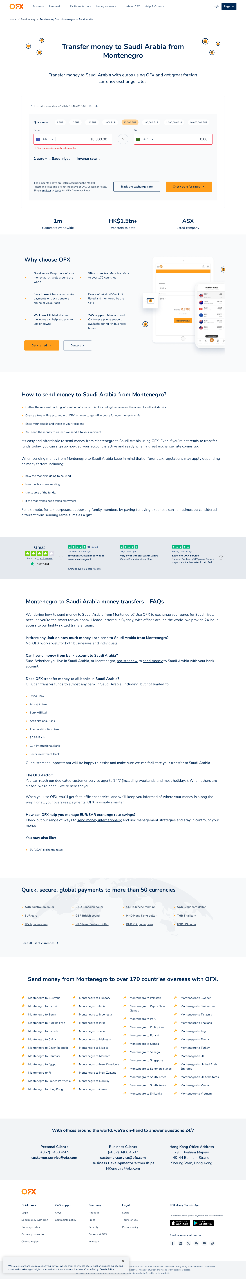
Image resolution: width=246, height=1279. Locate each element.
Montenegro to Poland (144, 1035)
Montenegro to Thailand (196, 1023)
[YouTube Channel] (204, 1243)
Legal (125, 1212)
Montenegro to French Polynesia (49, 1081)
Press (92, 1220)
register (46, 190)
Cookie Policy (107, 1269)
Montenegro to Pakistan (145, 998)
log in (58, 190)
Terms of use (130, 1220)
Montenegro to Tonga (195, 1039)
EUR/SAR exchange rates (46, 850)
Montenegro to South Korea (148, 1085)
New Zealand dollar (92, 924)
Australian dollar (39, 907)
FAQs (58, 1212)
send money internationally (99, 820)
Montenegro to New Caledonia (99, 1064)
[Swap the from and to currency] (123, 139)
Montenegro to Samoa (144, 1044)
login (82, 415)
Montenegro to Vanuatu (196, 1085)
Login (24, 1212)
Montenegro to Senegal (145, 1052)
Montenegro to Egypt (42, 1064)
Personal (54, 6)
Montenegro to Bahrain (43, 1006)
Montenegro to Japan (92, 1031)
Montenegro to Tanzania (196, 1015)
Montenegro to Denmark (44, 1056)
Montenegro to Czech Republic (48, 1048)
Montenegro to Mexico (93, 1048)
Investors (94, 1241)
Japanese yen (36, 924)
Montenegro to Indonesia (95, 1015)
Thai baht (186, 916)
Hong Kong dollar (141, 916)
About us (94, 1212)
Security (93, 1227)
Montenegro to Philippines (147, 1027)
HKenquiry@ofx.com (123, 1168)
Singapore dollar (191, 907)
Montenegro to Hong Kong (45, 1089)
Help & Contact (154, 6)
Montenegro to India (92, 1006)
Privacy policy (130, 1227)
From (37, 130)
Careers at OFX (98, 1234)
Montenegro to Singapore (146, 1060)
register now (127, 660)
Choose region (30, 1241)
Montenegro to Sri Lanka (146, 1094)
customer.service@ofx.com (54, 1157)
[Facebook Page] (172, 1243)
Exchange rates (30, 1227)
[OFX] (16, 6)
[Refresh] (31, 106)
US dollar (186, 924)
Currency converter (32, 1234)
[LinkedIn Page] (180, 1243)
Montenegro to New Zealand (97, 1073)
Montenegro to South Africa (148, 1077)
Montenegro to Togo (194, 1031)
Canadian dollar (89, 907)
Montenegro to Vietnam (196, 1094)
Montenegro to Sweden (196, 998)
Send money (28, 19)
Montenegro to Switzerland (198, 1006)
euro (31, 916)
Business (38, 6)
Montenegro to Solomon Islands (151, 1069)
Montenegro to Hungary (94, 998)
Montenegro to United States (200, 1077)
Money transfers (106, 6)
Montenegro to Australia (44, 998)
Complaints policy (65, 1220)
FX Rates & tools (80, 6)
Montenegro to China (42, 1039)
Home (13, 19)
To (135, 130)
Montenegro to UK (193, 1056)
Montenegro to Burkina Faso (46, 1023)
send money (153, 660)
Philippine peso (139, 924)
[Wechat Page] (196, 1243)
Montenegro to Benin (42, 1015)
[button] (60, 122)
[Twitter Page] (188, 1243)
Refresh (93, 106)
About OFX (133, 6)
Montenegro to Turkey (195, 1048)
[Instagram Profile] (212, 1243)
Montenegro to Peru (143, 1019)
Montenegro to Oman (93, 1089)
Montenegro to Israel (92, 1023)
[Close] (123, 1261)
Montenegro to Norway (94, 1081)
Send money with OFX (34, 1220)
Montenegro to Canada (43, 1031)
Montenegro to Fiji (40, 1073)
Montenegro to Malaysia (95, 1039)
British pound (87, 916)
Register (229, 6)
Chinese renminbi (141, 907)
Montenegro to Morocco (94, 1056)
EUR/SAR (88, 814)
